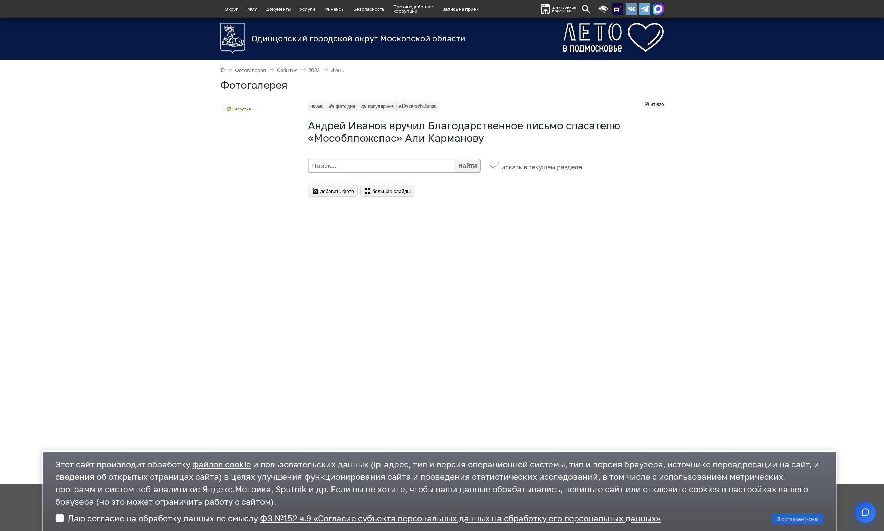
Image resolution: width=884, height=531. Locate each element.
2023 (314, 70)
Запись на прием (460, 9)
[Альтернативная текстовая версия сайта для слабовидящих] (603, 9)
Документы (278, 9)
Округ (231, 9)
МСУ (252, 9)
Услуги (307, 9)
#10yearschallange (417, 106)
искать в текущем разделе (541, 167)
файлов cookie (221, 464)
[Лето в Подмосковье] (575, 37)
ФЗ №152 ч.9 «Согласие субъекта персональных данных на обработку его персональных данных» (460, 518)
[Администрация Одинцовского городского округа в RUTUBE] (617, 9)
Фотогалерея (250, 70)
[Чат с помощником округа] (865, 512)
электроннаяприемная (564, 9)
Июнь (337, 70)
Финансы (334, 9)
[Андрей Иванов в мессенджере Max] (658, 9)
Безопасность (368, 9)
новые (317, 106)
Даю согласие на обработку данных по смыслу (364, 518)
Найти (467, 165)
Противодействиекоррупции (413, 9)
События (287, 70)
